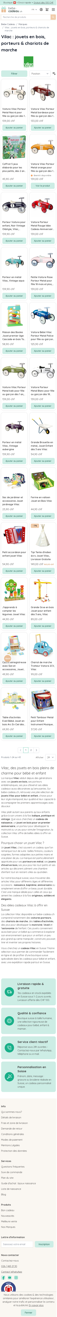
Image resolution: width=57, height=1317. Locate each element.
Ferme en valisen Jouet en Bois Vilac (41, 499)
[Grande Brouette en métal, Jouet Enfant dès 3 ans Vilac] (43, 426)
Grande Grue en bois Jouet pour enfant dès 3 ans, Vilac (42, 611)
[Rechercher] (53, 17)
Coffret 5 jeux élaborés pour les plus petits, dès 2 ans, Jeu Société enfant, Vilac (14, 168)
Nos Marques (8, 1227)
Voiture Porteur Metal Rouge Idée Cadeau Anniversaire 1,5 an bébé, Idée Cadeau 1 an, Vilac (42, 226)
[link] (20, 750)
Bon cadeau (7, 1210)
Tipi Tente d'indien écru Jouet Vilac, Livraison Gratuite (41, 556)
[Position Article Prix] (40, 73)
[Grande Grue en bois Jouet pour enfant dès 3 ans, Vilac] (43, 591)
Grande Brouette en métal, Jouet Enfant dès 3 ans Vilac (42, 446)
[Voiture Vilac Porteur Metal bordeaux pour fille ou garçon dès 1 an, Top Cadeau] (43, 92)
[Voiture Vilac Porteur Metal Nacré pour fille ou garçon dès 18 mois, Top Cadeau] (14, 92)
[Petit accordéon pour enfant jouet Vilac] (14, 536)
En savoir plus (36, 1305)
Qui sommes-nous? (11, 1111)
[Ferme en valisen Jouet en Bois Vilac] (43, 481)
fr (33, 9)
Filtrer (14, 73)
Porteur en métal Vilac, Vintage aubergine (11, 446)
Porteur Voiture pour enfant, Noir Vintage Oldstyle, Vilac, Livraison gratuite (14, 226)
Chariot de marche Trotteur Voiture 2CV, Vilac (43, 666)
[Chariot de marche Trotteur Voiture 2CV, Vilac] (43, 646)
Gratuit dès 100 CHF (43, 2)
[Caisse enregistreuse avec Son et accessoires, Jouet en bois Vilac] (14, 646)
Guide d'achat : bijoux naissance (18, 1183)
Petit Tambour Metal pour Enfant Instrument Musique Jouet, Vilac (42, 721)
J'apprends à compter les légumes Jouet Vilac (13, 611)
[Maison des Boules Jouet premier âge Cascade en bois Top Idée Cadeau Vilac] (14, 315)
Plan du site (7, 1177)
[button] (7, 658)
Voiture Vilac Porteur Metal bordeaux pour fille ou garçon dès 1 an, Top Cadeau (42, 112)
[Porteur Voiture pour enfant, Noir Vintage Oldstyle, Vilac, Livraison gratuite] (14, 205)
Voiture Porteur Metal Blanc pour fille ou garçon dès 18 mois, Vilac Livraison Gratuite (42, 391)
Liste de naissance (11, 1188)
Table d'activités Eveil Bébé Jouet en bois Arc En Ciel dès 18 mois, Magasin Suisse (13, 721)
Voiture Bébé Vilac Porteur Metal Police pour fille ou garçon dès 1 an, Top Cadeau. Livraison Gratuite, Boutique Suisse (43, 336)
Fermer (28, 1312)
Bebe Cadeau (8, 24)
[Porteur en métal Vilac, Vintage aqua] (14, 260)
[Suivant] (36, 750)
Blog (3, 1194)
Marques (23, 24)
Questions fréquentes (13, 1166)
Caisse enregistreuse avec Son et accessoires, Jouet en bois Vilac (14, 666)
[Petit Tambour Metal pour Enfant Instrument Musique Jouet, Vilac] (43, 701)
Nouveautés (7, 1215)
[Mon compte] (41, 9)
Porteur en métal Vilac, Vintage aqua (13, 279)
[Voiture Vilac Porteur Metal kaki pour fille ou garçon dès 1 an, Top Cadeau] (14, 371)
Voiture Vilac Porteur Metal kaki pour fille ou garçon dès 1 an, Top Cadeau (14, 391)
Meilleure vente (9, 1221)
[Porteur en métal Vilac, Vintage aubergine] (14, 426)
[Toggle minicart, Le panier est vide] (47, 9)
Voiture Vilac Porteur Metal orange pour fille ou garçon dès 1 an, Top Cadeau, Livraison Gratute (42, 168)
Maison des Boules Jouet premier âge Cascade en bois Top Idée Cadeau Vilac (13, 336)
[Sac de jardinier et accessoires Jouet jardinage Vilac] (14, 481)
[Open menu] (53, 9)
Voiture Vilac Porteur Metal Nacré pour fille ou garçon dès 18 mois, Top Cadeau (14, 112)
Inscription (44, 1244)
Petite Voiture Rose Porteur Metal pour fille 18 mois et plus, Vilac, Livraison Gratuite (42, 281)
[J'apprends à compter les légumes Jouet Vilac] (14, 591)
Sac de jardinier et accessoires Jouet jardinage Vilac (12, 501)
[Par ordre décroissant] (54, 73)
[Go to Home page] (11, 9)
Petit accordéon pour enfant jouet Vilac (14, 554)
